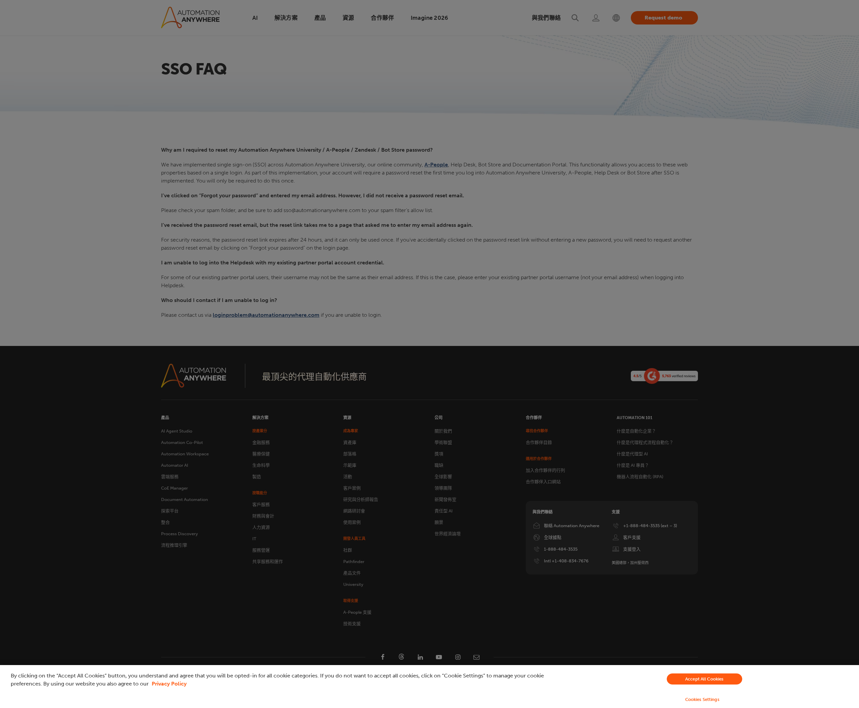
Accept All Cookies (704, 678)
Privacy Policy (169, 683)
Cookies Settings (702, 699)
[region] (429, 686)
